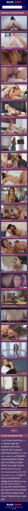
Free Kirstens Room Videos (8, 117)
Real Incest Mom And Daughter (9, 151)
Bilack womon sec (13, 475)
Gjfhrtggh (4, 487)
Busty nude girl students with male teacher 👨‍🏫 (10, 446)
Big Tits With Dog (6, 203)
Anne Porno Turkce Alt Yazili (8, 289)
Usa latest (13, 486)
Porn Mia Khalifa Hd (6, 65)
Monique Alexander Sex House (9, 357)
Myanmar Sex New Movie (8, 254)
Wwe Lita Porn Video (7, 168)
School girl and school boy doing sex (13, 489)
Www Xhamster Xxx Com (8, 100)
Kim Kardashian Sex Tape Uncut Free (11, 237)
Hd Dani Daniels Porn (7, 48)
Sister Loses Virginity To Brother (9, 374)
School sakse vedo (14, 493)
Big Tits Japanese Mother (8, 426)
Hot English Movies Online (8, 82)
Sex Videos (8, 507)
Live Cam (11, 4)
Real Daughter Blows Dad (8, 323)
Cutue (3, 440)
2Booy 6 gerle (16, 462)
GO (24, 7)
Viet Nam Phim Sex (6, 340)
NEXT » (14, 430)
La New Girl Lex (6, 271)
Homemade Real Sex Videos (9, 134)
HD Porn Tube (19, 507)
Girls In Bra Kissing (6, 392)
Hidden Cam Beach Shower (8, 186)
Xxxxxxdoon (14, 481)
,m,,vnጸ (22, 472)
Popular (17, 4)
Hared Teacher (8, 496)
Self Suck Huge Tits (6, 31)
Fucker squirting (14, 440)
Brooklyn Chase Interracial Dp (9, 409)
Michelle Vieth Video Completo (9, 306)
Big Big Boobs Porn (6, 220)
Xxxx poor (4, 475)
